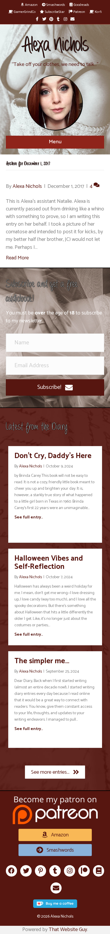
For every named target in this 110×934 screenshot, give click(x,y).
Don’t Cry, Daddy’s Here (53, 456)
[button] (55, 387)
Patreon (78, 12)
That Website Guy (68, 929)
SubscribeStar (54, 12)
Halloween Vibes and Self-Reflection (48, 562)
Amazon (31, 5)
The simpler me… (41, 661)
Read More (17, 258)
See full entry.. (28, 517)
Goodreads (81, 5)
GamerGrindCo (24, 12)
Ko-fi (98, 12)
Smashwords (55, 5)
